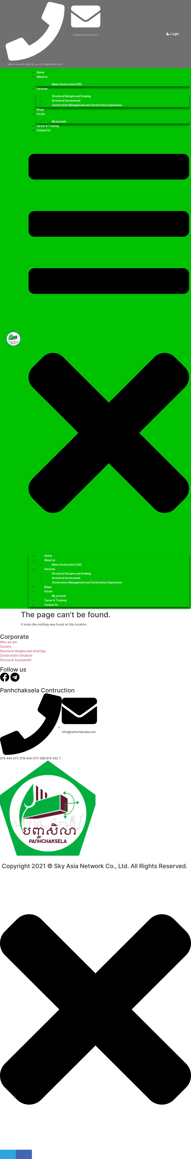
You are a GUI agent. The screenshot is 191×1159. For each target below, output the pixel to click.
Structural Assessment (66, 100)
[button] (109, 341)
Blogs (40, 109)
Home (40, 72)
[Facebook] (4, 677)
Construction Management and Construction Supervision (87, 105)
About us (42, 76)
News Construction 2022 (67, 84)
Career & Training (48, 125)
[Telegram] (15, 677)
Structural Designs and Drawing (71, 96)
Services (42, 88)
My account (59, 121)
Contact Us (43, 130)
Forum (41, 114)
